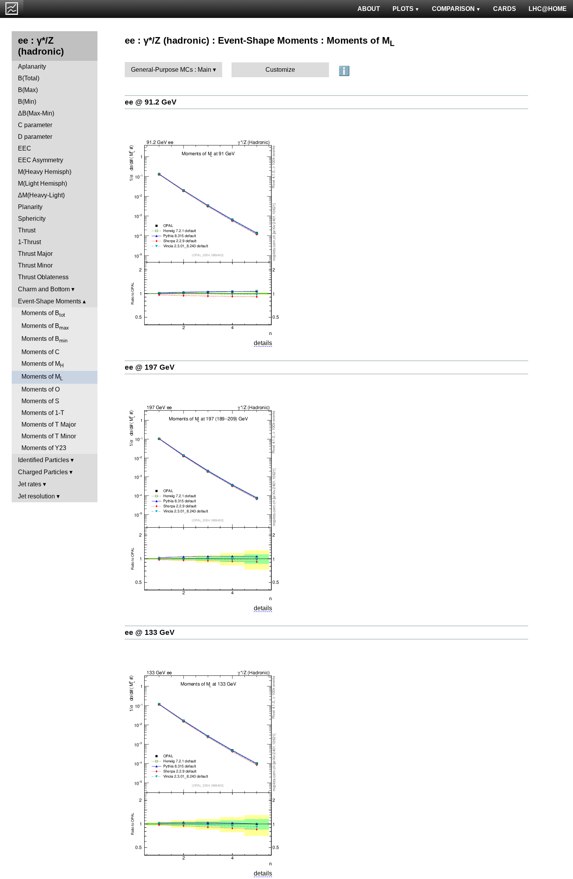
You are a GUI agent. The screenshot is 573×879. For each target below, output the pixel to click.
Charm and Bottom (44, 289)
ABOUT (368, 8)
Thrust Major (35, 253)
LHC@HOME (548, 8)
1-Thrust (29, 242)
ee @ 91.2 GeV (151, 102)
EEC (24, 148)
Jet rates (29, 484)
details (263, 343)
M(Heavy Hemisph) (44, 171)
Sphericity (32, 218)
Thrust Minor (35, 265)
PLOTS (403, 8)
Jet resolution (36, 496)
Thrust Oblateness (43, 277)
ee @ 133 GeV (150, 632)
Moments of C (40, 352)
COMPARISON (453, 8)
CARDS (504, 8)
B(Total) (28, 78)
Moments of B (43, 314)
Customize (280, 69)
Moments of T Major (48, 424)
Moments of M (42, 364)
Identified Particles (43, 460)
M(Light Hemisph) (42, 183)
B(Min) (27, 101)
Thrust (26, 230)
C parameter (35, 125)
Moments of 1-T (42, 412)
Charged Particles (43, 472)
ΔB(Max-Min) (36, 113)
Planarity (30, 207)
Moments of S (40, 401)
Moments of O (40, 389)
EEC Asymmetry (40, 160)
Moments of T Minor (48, 436)
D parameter (35, 136)
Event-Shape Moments (49, 301)
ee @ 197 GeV (150, 367)
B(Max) (28, 90)
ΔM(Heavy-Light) (41, 195)
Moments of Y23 (43, 448)
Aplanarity (32, 66)
